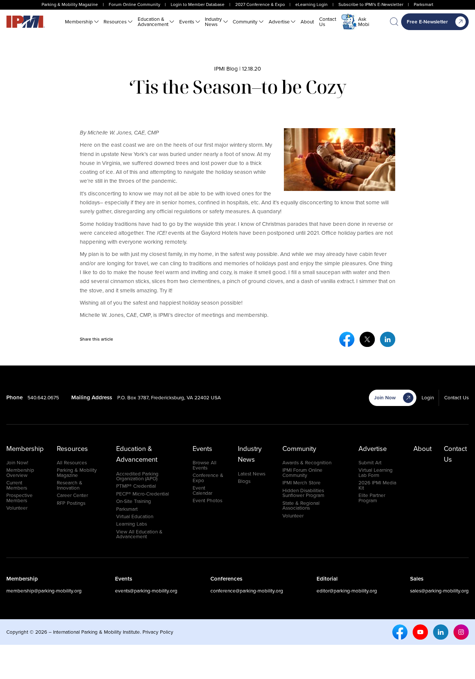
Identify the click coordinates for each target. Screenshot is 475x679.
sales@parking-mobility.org (439, 590)
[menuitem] (82, 22)
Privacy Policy (157, 632)
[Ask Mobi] (349, 22)
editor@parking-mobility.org (347, 590)
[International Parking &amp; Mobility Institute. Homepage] (25, 22)
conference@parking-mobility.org (246, 590)
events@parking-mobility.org (146, 590)
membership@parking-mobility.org (44, 590)
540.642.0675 (43, 397)
